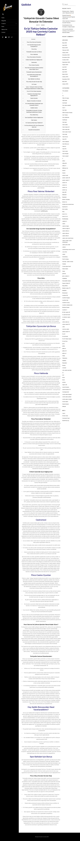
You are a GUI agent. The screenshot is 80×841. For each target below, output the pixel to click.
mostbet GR (65, 295)
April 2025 (64, 45)
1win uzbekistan (65, 117)
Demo (3, 26)
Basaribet (64, 197)
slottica (64, 382)
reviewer (64, 367)
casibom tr (64, 221)
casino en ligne (65, 226)
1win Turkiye (65, 114)
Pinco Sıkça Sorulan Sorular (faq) (34, 81)
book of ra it (65, 216)
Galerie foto (4, 29)
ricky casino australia (66, 370)
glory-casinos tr (65, 276)
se (62, 372)
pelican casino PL (66, 331)
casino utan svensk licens (67, 238)
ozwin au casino (65, 329)
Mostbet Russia (65, 307)
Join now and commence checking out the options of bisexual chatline (68, 31)
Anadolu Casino (34, 107)
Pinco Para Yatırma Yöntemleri (34, 42)
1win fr (63, 107)
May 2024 (64, 69)
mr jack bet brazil (66, 314)
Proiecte (4, 23)
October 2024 (65, 59)
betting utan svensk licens (68, 204)
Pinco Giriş (34, 49)
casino (63, 223)
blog (63, 211)
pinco (63, 343)
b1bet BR (64, 192)
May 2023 (64, 81)
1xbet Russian (65, 153)
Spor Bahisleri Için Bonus (34, 79)
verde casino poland (66, 396)
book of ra (64, 214)
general (64, 273)
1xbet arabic (65, 124)
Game (63, 271)
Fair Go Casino (65, 259)
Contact (3, 32)
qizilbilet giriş (44, 211)
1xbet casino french (66, 131)
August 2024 (65, 64)
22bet (63, 160)
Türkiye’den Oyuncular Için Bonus (34, 51)
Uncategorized (65, 391)
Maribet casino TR (66, 288)
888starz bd (65, 168)
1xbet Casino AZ (66, 127)
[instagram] (9, 37)
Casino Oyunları (34, 98)
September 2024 (66, 62)
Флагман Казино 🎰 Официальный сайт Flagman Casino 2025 (68, 17)
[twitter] (12, 37)
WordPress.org (65, 420)
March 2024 (65, 74)
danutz (38, 25)
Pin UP (63, 334)
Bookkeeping (65, 218)
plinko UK (64, 350)
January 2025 (65, 52)
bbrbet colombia (66, 199)
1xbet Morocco (65, 143)
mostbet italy (65, 300)
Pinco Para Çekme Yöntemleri (34, 57)
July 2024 (64, 67)
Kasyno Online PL (66, 283)
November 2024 (66, 57)
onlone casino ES (66, 324)
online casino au (65, 321)
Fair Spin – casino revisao (67, 261)
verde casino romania (67, 399)
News (63, 319)
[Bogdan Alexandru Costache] (7, 10)
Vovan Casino (65, 401)
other (63, 326)
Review (64, 365)
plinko (63, 346)
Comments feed (66, 418)
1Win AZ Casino (65, 98)
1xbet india (64, 134)
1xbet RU (64, 148)
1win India (64, 110)
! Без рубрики (65, 90)
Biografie (4, 20)
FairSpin (64, 263)
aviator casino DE (66, 177)
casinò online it (65, 235)
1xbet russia (65, 151)
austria (63, 170)
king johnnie (65, 285)
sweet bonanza (65, 387)
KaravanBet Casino (66, 280)
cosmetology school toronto (68, 249)
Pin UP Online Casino (66, 338)
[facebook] (3, 37)
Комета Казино (65, 404)
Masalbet (64, 290)
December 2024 (66, 54)
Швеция (64, 406)
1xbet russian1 (65, 156)
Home (3, 17)
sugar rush (64, 384)
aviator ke (64, 185)
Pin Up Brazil (65, 336)
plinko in (64, 348)
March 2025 (65, 47)
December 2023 (66, 79)
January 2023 (65, 83)
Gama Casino (65, 268)
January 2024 (65, 76)
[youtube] (6, 37)
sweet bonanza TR (66, 389)
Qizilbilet (43, 25)
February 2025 (65, 50)
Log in (63, 413)
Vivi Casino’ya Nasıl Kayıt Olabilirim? (34, 122)
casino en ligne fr (66, 228)
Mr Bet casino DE (66, 312)
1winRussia (64, 119)
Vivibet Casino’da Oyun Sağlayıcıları (34, 59)
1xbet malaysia (65, 141)
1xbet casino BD (65, 129)
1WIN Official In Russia (67, 112)
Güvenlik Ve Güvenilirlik (34, 129)
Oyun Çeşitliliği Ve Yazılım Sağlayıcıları (34, 117)
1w (63, 95)
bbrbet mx (64, 201)
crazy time (64, 251)
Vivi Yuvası (34, 84)
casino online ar (65, 233)
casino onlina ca (65, 230)
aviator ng (64, 189)
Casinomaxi (34, 62)
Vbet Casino (34, 120)
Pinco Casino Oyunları (34, 65)
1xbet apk (64, 122)
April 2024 (64, 71)
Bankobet (64, 194)
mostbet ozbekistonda (67, 305)
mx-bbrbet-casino (66, 317)
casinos (64, 247)
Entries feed (65, 415)
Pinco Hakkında (34, 54)
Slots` (63, 379)
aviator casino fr (65, 180)
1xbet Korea (65, 136)
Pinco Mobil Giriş (34, 114)
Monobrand (64, 292)
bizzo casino (65, 209)
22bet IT (64, 165)
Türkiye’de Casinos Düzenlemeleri (34, 72)
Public (63, 355)
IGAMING (64, 278)
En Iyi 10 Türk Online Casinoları (34, 91)
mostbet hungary (66, 297)
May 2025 (64, 42)
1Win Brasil (64, 100)
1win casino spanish (66, 105)
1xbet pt (64, 146)
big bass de (64, 206)
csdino (63, 254)
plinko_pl (64, 353)
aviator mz (64, 187)
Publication (64, 358)
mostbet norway (66, 302)
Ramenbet (64, 362)
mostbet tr (64, 309)
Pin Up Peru (65, 341)
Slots (63, 377)
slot (63, 375)
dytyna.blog (65, 256)
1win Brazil (64, 102)
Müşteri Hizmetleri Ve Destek (34, 101)
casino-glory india (66, 244)
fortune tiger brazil (66, 266)
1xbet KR (64, 139)
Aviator (64, 172)
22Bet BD (64, 163)
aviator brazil (65, 175)
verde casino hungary (67, 394)
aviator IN (64, 182)
